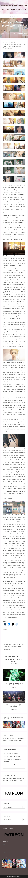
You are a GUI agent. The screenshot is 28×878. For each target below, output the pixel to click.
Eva (6, 42)
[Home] (1, 33)
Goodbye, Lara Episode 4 (13, 767)
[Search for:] (16, 16)
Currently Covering (16, 44)
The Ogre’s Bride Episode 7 (13, 753)
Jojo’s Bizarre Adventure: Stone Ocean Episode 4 (14, 684)
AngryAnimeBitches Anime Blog (14, 5)
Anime (7, 44)
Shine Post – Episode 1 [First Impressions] (14, 705)
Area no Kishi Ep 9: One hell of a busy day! (14, 660)
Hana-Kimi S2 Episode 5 (13, 764)
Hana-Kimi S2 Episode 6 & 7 (14, 756)
